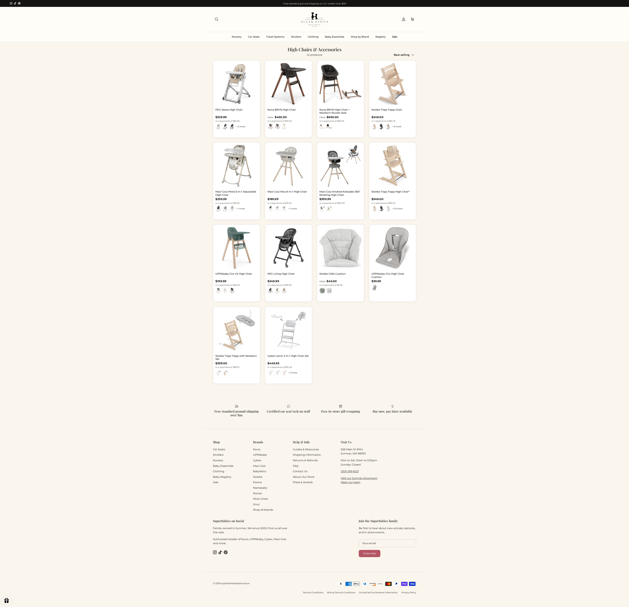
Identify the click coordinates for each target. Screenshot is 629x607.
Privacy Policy (408, 592)
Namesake (260, 487)
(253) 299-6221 (350, 471)
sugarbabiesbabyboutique (235, 583)
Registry (380, 36)
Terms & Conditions (313, 592)
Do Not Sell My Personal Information (378, 592)
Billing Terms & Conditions (341, 592)
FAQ (295, 465)
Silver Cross (260, 498)
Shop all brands (263, 509)
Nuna (256, 449)
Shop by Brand (360, 36)
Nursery (236, 36)
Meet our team (350, 482)
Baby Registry (222, 476)
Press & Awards (303, 482)
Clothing (313, 36)
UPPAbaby (260, 454)
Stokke (257, 476)
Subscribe (369, 553)
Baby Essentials (334, 36)
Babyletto (259, 471)
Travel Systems (275, 36)
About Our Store (303, 476)
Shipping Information (307, 454)
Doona (257, 482)
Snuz (256, 504)
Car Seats (254, 36)
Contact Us (300, 471)
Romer (257, 493)
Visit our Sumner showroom (359, 478)
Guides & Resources (306, 449)
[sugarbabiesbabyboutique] (314, 19)
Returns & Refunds (305, 460)
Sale (394, 36)
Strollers (296, 36)
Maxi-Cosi (259, 465)
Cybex (257, 460)
